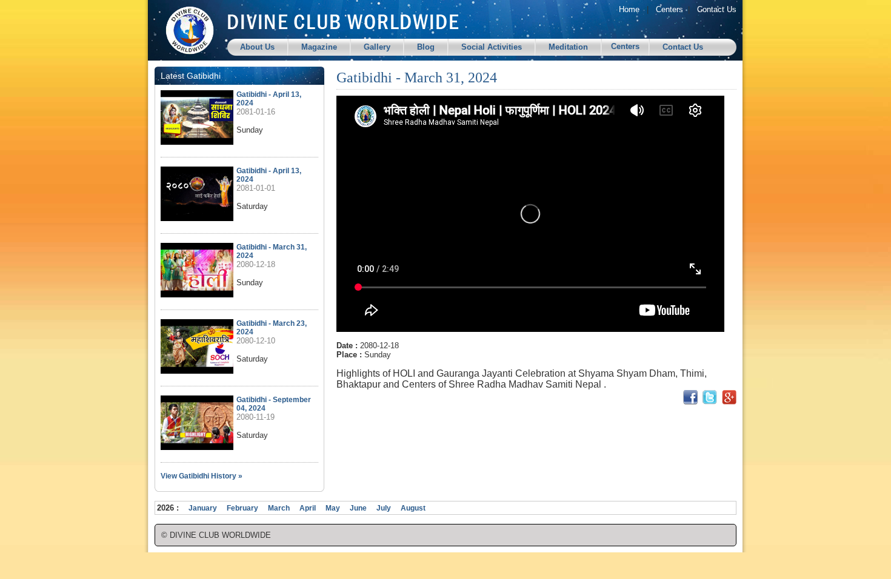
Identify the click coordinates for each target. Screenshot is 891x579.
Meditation (568, 46)
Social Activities (491, 46)
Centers (669, 9)
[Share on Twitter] (709, 401)
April (307, 508)
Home (629, 9)
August (413, 508)
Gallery (377, 46)
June (358, 508)
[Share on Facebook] (690, 401)
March (279, 508)
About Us (257, 46)
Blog (426, 46)
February (242, 508)
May (332, 508)
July (383, 508)
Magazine (319, 46)
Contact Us (716, 9)
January (203, 508)
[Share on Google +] (729, 401)
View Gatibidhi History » (201, 476)
